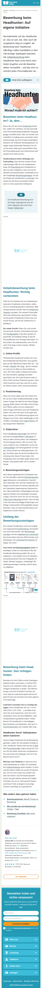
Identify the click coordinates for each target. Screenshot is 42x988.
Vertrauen (22, 754)
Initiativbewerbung (15, 57)
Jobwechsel (18, 208)
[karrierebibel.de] (10, 3)
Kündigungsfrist (13, 334)
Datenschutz (17, 981)
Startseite (5, 10)
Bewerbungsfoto (23, 548)
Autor (18, 845)
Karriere (13, 442)
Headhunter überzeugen (17, 434)
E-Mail (35, 746)
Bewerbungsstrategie (24, 175)
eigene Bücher (29, 421)
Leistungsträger (9, 448)
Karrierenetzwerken (10, 727)
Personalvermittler (14, 748)
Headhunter (27, 126)
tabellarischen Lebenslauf (28, 534)
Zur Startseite (21, 877)
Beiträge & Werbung (31, 981)
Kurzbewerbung (22, 529)
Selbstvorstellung (13, 767)
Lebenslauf (29, 437)
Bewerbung (12, 10)
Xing (22, 366)
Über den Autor (11, 838)
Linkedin (13, 366)
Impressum (7, 981)
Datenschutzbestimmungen (22, 928)
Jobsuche (16, 205)
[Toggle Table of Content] (21, 80)
